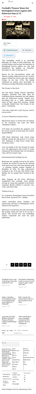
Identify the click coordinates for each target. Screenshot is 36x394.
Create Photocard (11, 50)
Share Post (9, 55)
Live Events (15, 379)
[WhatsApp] (25, 265)
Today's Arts (16, 351)
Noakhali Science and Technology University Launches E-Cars (9, 281)
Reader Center (16, 375)
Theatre (15, 367)
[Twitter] (17, 265)
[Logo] (17, 2)
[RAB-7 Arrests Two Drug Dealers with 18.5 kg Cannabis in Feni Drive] (26, 292)
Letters (25, 355)
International (6, 374)
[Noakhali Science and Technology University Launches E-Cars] (10, 274)
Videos (25, 364)
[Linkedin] (24, 379)
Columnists (26, 351)
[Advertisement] (18, 241)
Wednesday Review (28, 357)
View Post (28, 50)
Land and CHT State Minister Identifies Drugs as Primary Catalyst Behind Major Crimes (9, 320)
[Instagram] (24, 377)
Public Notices (27, 360)
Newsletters (6, 377)
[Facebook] (12, 265)
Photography (15, 384)
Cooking (14, 377)
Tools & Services (7, 379)
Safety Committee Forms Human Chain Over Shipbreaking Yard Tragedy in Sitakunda (9, 300)
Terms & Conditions (6, 382)
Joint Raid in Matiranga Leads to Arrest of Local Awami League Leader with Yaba (26, 281)
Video (13, 382)
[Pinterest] (21, 265)
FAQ (24, 362)
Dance (14, 357)
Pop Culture (16, 362)
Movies (15, 355)
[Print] (29, 265)
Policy (4, 385)
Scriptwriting (16, 360)
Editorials (26, 353)
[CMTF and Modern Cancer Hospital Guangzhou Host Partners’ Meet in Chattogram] (26, 312)
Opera (14, 369)
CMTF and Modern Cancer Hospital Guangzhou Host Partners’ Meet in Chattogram (24, 320)
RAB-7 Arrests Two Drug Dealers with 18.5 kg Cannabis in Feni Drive (25, 299)
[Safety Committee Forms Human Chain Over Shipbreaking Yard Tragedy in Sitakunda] (10, 292)
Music (14, 353)
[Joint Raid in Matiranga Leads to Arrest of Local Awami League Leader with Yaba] (26, 274)
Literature (15, 364)
